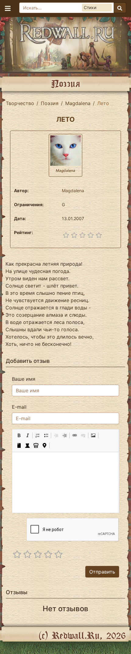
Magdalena (77, 103)
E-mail (19, 407)
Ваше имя (23, 379)
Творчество (20, 103)
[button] (19, 435)
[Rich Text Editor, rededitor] (65, 482)
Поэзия (49, 103)
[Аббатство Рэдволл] (65, 44)
